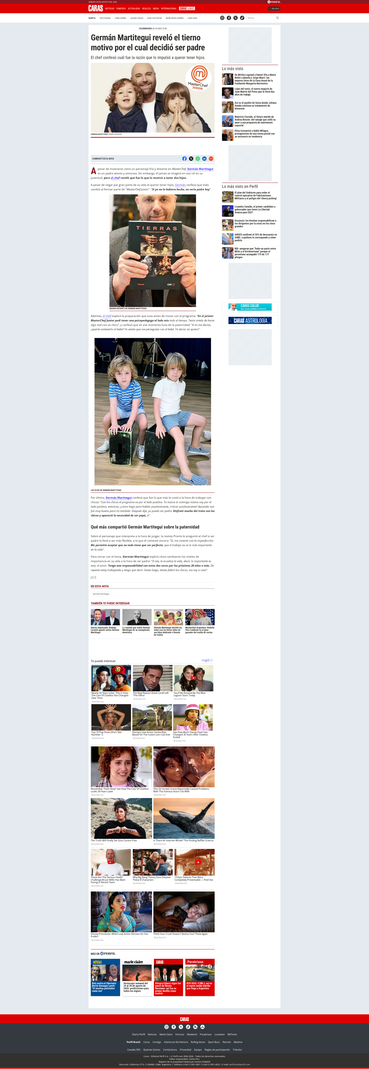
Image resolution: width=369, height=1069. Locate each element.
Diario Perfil (138, 1034)
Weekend (192, 1034)
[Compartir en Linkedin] (204, 158)
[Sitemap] (202, 1027)
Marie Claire (166, 1034)
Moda (156, 8)
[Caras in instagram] (222, 18)
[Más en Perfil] (107, 954)
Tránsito (237, 1049)
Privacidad (185, 1049)
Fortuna (179, 1034)
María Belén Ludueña (175, 18)
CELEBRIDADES (145, 28)
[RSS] (195, 1027)
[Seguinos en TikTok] (242, 18)
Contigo (157, 1042)
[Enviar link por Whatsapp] (198, 158)
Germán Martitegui (200, 169)
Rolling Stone (198, 1042)
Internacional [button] (169, 8)
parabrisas (200, 962)
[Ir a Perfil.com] (274, 2)
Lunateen (219, 1034)
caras (168, 962)
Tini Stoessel (105, 18)
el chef (115, 178)
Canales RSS (133, 1049)
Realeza (146, 8)
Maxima (238, 1042)
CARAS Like (187, 8)
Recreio (227, 1042)
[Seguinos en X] (235, 18)
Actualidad (134, 8)
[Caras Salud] (250, 309)
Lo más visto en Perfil (240, 186)
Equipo (198, 1049)
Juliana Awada (136, 18)
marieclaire (137, 962)
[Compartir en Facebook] (184, 158)
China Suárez (120, 18)
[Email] (211, 158)
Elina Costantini (154, 18)
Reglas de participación (217, 1049)
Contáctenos (170, 1049)
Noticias (109, 8)
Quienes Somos (151, 1049)
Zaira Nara (192, 18)
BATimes (232, 1034)
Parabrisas (206, 1034)
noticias (105, 962)
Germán (180, 185)
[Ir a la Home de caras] (96, 10)
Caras (147, 1042)
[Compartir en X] (191, 158)
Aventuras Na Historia (176, 1042)
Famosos (121, 8)
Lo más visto (232, 68)
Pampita (92, 18)
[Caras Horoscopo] (250, 323)
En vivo (275, 8)
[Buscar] (277, 17)
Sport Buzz (214, 1042)
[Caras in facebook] (229, 18)
